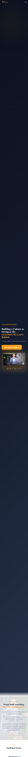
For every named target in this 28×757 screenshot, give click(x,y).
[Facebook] (13, 369)
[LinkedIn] (8, 369)
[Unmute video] (23, 363)
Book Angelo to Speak (11, 347)
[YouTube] (15, 369)
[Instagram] (10, 369)
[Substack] (20, 369)
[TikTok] (18, 369)
